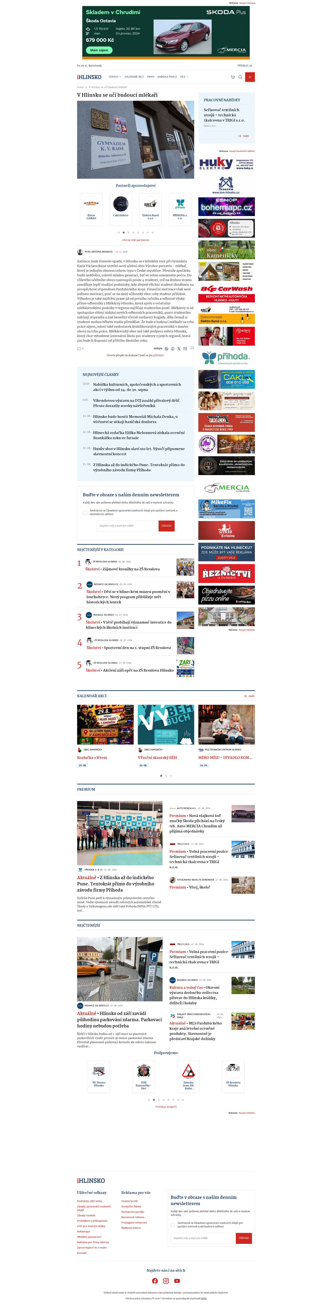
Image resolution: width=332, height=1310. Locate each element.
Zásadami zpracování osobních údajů (136, 665)
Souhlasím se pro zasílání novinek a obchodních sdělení (129, 666)
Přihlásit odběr (127, 680)
